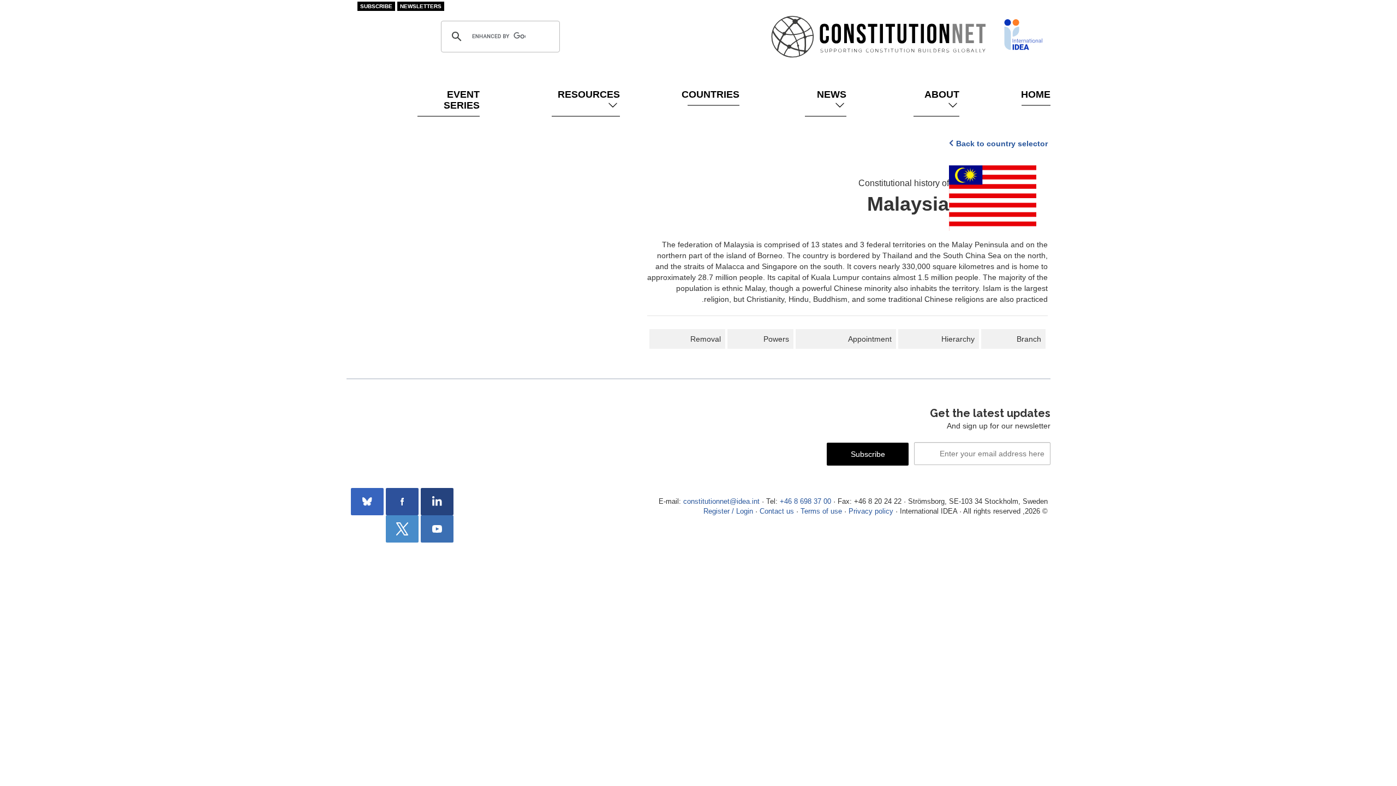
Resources (588, 94)
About (941, 94)
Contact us (777, 511)
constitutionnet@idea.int (721, 501)
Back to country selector (1002, 143)
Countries (713, 94)
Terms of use (821, 511)
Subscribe (376, 6)
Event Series (462, 100)
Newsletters (420, 6)
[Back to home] (1023, 34)
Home (1036, 94)
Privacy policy (871, 511)
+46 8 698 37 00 (805, 501)
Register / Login (728, 511)
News (831, 94)
